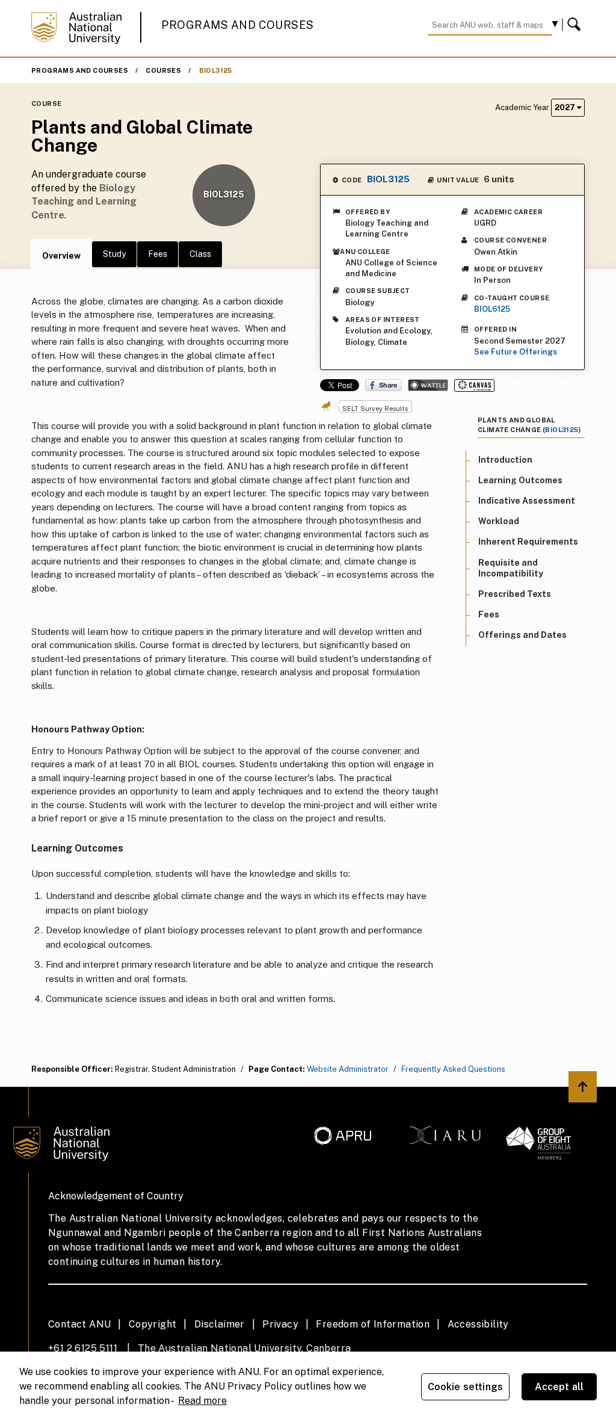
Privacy (280, 1324)
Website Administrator (348, 1069)
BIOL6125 (492, 309)
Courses (163, 70)
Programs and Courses (237, 25)
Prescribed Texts (514, 594)
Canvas (474, 385)
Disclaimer (219, 1324)
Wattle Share (428, 385)
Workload (498, 521)
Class (200, 254)
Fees (157, 254)
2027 (566, 107)
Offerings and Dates (522, 635)
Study (114, 254)
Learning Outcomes (520, 480)
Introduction (505, 460)
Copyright (153, 1324)
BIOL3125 (215, 70)
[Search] (576, 24)
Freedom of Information (373, 1324)
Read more (202, 1400)
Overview (61, 256)
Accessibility (478, 1324)
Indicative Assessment (526, 500)
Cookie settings (465, 1387)
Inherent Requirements (528, 541)
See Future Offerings (515, 351)
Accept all (559, 1387)
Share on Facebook (383, 385)
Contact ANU (79, 1324)
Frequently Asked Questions (453, 1069)
